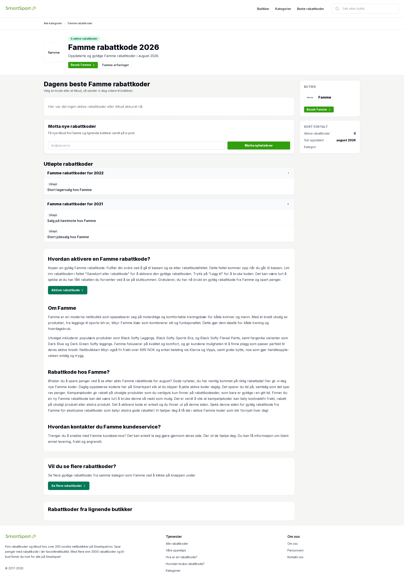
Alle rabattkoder (177, 543)
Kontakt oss (295, 557)
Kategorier (283, 9)
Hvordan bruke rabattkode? (185, 564)
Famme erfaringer (115, 65)
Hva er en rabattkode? (181, 557)
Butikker (263, 9)
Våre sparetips (176, 550)
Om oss (292, 543)
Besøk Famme (81, 65)
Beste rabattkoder (310, 9)
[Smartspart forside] (21, 8)
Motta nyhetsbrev (259, 145)
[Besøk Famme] (54, 52)
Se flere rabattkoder (66, 485)
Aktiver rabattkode (65, 290)
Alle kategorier (53, 23)
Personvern (295, 550)
